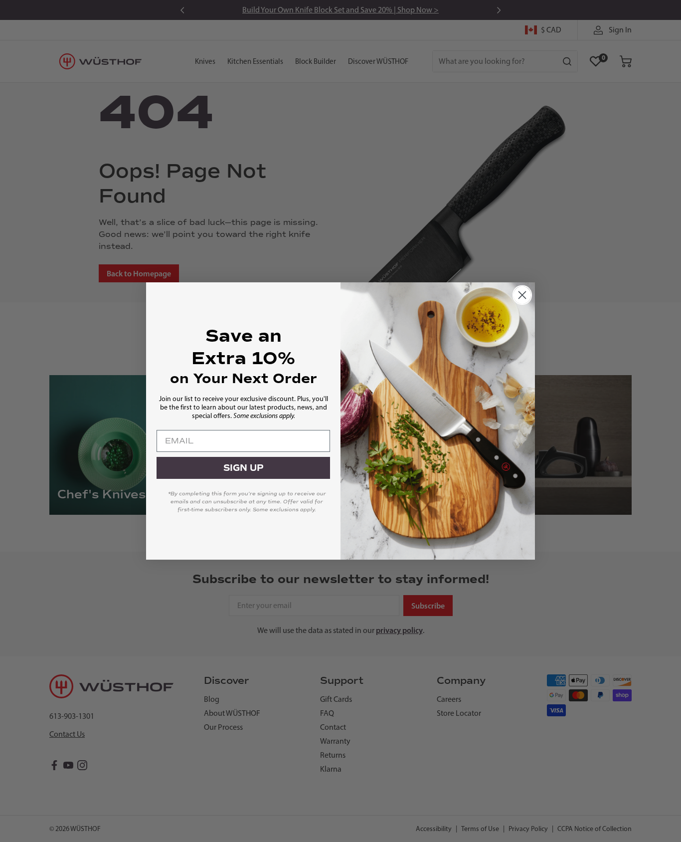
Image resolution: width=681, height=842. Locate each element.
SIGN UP (243, 467)
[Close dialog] (522, 295)
